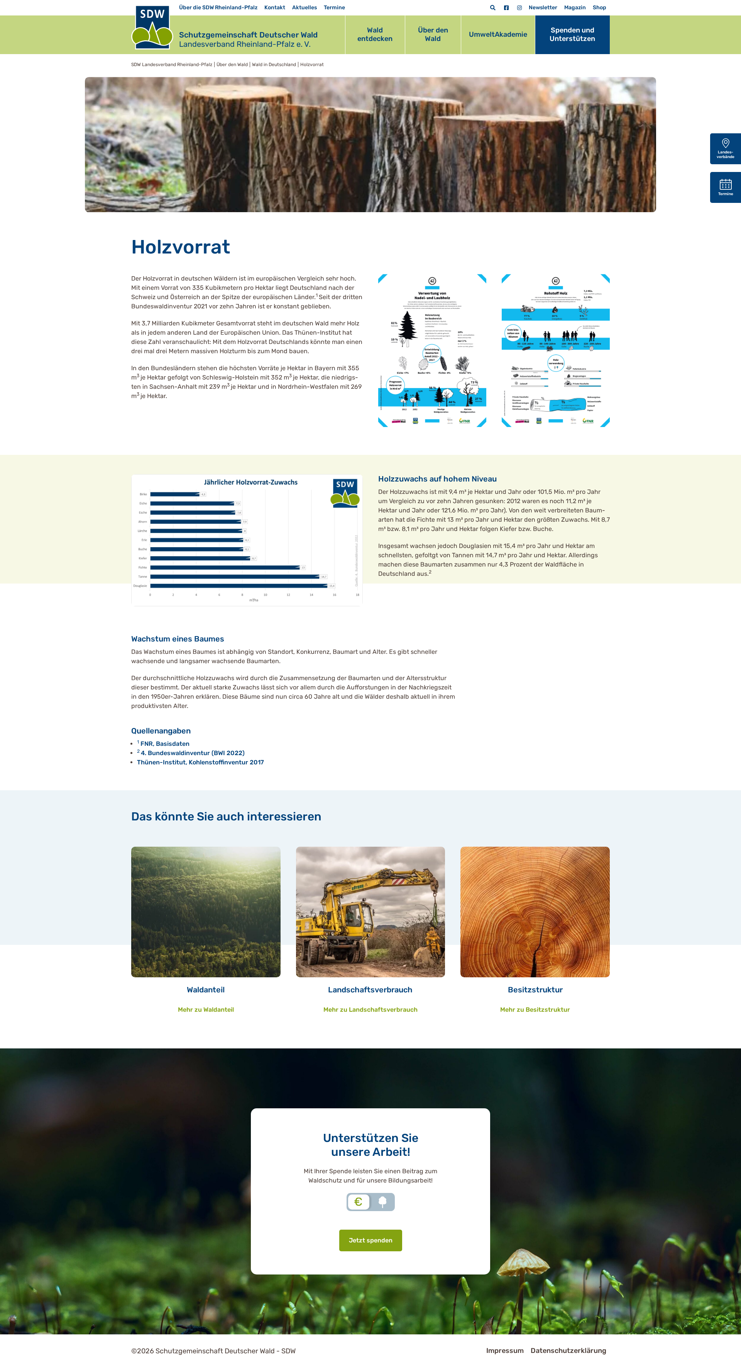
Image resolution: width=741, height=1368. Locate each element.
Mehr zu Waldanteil (206, 1009)
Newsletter (543, 7)
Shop (599, 7)
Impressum (505, 1350)
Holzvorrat (312, 64)
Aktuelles (304, 7)
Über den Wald (433, 34)
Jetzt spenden (370, 1240)
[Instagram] (519, 8)
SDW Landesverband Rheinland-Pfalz (171, 64)
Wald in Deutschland (274, 64)
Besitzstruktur (535, 989)
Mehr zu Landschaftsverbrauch (370, 1009)
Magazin (575, 7)
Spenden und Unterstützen (572, 34)
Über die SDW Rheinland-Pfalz (218, 7)
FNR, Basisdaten (164, 743)
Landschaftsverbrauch (370, 989)
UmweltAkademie (498, 34)
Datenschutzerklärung (568, 1350)
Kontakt (274, 7)
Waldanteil (206, 989)
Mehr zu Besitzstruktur (535, 1009)
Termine (334, 7)
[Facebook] (506, 8)
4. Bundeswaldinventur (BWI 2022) (193, 753)
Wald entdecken (374, 34)
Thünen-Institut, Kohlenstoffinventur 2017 (200, 762)
